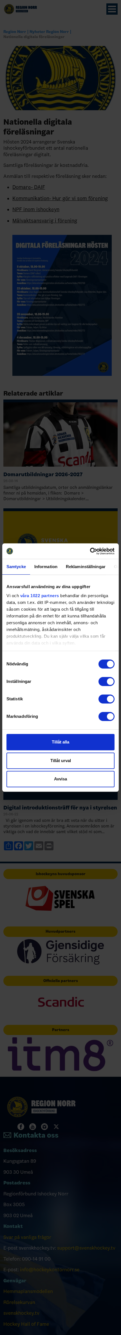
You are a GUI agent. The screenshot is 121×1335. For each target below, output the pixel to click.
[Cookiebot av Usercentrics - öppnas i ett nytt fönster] (90, 551)
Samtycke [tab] (16, 566)
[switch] (106, 681)
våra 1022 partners (39, 595)
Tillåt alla (60, 742)
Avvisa (60, 778)
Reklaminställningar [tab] (86, 566)
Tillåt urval (60, 760)
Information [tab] (45, 566)
